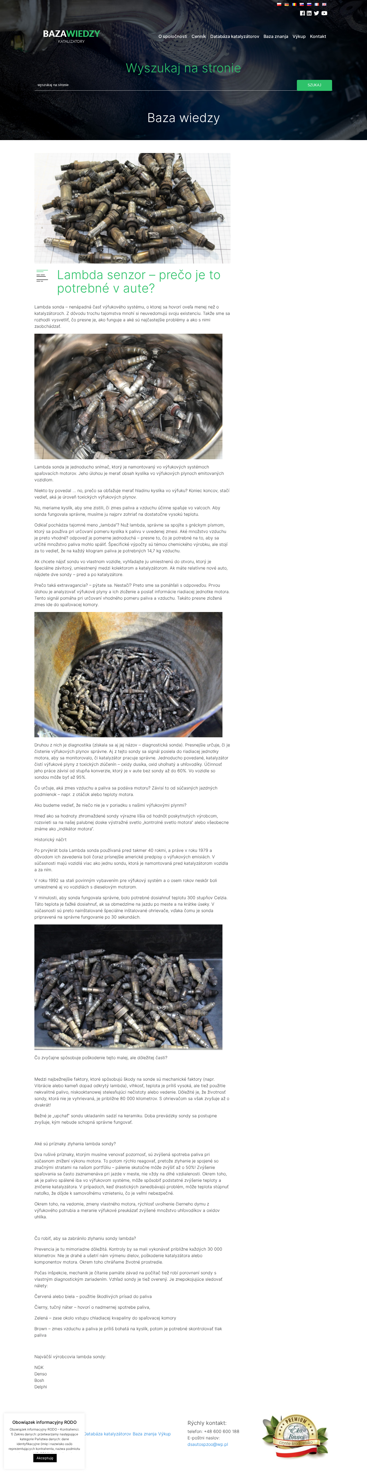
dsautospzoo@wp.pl (208, 1444)
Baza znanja (276, 36)
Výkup (299, 36)
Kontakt (318, 36)
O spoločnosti (173, 36)
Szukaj (314, 85)
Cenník (199, 36)
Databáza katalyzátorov (234, 36)
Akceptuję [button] (45, 1458)
